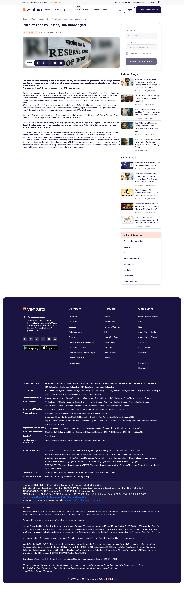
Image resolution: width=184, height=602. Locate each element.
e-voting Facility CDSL (104, 454)
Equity (48, 476)
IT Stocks (61, 402)
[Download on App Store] (49, 347)
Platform (96, 10)
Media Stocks (95, 402)
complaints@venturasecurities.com (82, 500)
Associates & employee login (82, 342)
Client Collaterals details (149, 465)
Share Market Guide (147, 332)
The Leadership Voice (133, 241)
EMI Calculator (51, 387)
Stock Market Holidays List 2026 (59, 432)
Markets (127, 270)
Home (25, 19)
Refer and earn (139, 2)
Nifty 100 (141, 391)
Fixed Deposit (110, 353)
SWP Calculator (74, 383)
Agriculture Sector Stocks (115, 402)
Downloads (143, 368)
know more (56, 2)
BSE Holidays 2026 (136, 432)
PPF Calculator (135, 383)
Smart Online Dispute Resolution (130, 454)
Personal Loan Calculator (116, 383)
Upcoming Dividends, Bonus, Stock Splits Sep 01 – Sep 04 (71, 417)
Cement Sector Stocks (93, 406)
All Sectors (50, 402)
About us (73, 317)
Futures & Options (112, 327)
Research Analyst (85, 472)
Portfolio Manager (67, 472)
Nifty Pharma (114, 391)
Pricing (86, 10)
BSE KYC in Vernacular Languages (59, 461)
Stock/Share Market (104, 398)
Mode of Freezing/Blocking (124, 465)
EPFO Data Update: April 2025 (94, 421)
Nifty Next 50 (128, 391)
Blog (33, 19)
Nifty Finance (92, 391)
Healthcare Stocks (73, 406)
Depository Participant (105, 472)
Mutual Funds (129, 264)
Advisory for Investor (109, 450)
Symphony (50, 436)
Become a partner (123, 2)
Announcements (131, 281)
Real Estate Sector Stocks (117, 406)
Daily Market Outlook (54, 409)
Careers (72, 327)
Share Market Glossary (148, 337)
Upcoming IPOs (111, 337)
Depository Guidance (130, 450)
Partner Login (75, 363)
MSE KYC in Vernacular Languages (95, 465)
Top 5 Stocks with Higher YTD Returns (62, 421)
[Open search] (120, 10)
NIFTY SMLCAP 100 (92, 394)
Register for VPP (76, 358)
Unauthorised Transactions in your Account (64, 450)
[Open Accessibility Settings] (158, 2)
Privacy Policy (144, 363)
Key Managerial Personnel (92, 458)
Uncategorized (44, 19)
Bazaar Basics (144, 347)
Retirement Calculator (55, 383)
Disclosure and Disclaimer (56, 458)
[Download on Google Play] (31, 347)
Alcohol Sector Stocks (77, 402)
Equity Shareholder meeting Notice (127, 428)
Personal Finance (131, 258)
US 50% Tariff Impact (54, 424)
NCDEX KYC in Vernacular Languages (61, 465)
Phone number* (131, 42)
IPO (125, 253)
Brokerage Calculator (69, 387)
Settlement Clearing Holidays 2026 (91, 432)
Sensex (69, 391)
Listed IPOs (109, 347)
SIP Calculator (87, 387)
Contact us (73, 322)
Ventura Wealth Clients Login (82, 353)
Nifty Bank (79, 391)
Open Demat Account (148, 10)
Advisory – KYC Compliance (57, 454)
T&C (140, 358)
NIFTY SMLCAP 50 (72, 394)
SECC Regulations (53, 469)
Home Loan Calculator (93, 383)
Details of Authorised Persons (142, 458)
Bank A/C (74, 458)
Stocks (127, 247)
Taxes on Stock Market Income (129, 398)
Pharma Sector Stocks (139, 402)
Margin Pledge (91, 450)
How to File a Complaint (116, 458)
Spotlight (67, 10)
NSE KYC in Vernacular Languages (91, 461)
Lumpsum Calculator (105, 387)
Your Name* (130, 30)
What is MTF (150, 398)
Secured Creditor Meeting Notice (60, 428)
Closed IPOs (109, 342)
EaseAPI (77, 10)
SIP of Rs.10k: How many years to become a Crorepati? (133, 421)
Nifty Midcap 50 (154, 391)
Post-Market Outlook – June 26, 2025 (112, 409)
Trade (56, 10)
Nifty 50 (60, 391)
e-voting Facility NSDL (82, 454)
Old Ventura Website (78, 347)
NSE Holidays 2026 (117, 432)
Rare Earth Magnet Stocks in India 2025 (91, 413)
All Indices (49, 391)
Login (129, 10)
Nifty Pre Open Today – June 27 (80, 409)
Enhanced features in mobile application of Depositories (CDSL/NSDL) (77, 440)
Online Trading (51, 398)
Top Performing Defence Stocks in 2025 (116, 417)
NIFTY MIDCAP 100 (53, 394)
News (141, 327)
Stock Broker (51, 472)
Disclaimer (70, 476)
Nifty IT (103, 391)
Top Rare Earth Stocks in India (58, 413)
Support (151, 2)
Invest (47, 10)
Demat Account (72, 398)
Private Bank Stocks (54, 406)
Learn (104, 10)
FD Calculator (150, 383)
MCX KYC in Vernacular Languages (123, 461)
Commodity (129, 276)
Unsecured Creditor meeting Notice (93, 428)
